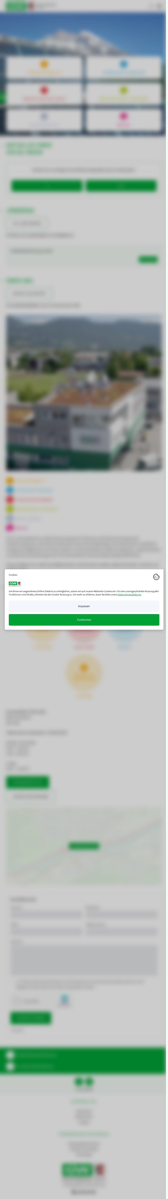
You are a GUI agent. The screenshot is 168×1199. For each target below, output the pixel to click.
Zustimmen (84, 620)
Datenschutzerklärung (129, 594)
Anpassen (84, 606)
